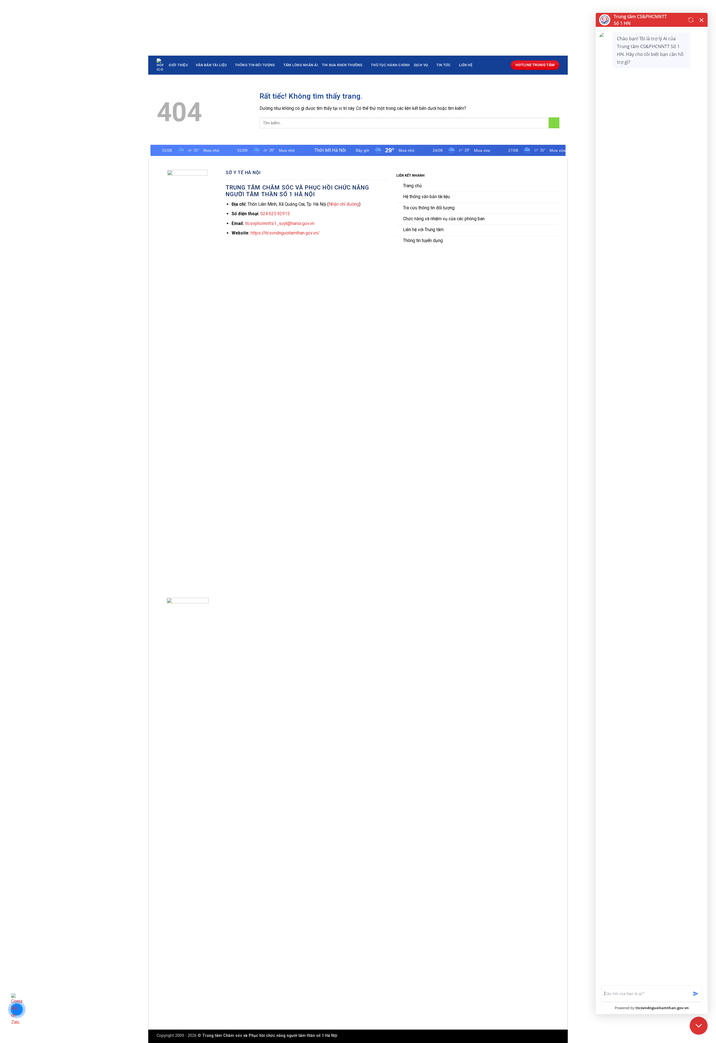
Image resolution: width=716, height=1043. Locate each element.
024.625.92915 (275, 213)
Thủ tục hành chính (390, 65)
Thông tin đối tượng (255, 65)
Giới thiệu (178, 65)
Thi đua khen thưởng (342, 65)
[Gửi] (554, 122)
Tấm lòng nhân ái (300, 65)
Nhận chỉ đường (344, 204)
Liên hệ (465, 65)
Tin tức (443, 65)
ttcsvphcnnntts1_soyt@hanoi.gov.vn (279, 223)
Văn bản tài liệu (211, 65)
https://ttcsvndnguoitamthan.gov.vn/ (285, 233)
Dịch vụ (421, 65)
